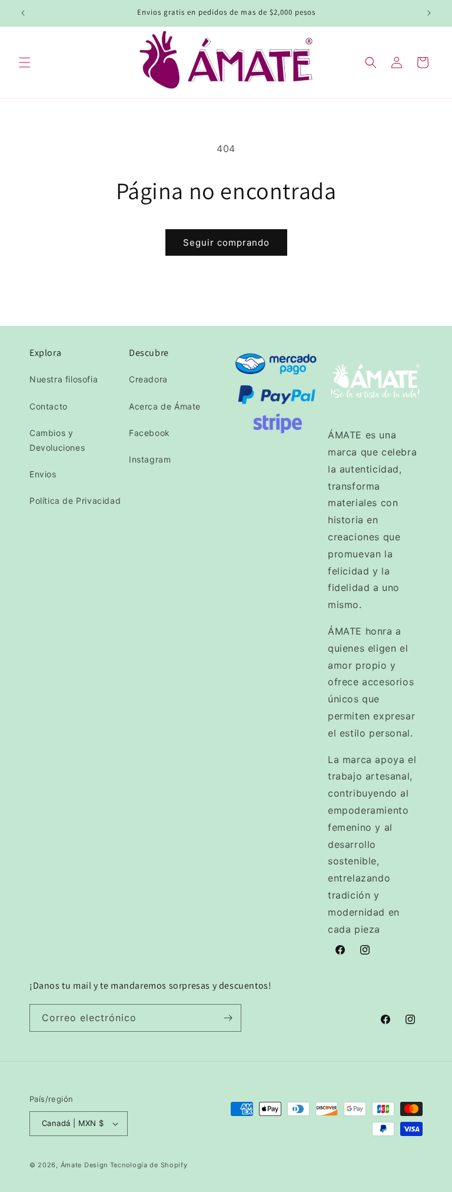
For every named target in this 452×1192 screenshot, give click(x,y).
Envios (42, 474)
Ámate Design (84, 1165)
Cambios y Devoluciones (57, 440)
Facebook (149, 433)
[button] (25, 62)
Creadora (148, 379)
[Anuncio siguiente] (429, 13)
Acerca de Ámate (165, 406)
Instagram (150, 459)
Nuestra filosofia (63, 379)
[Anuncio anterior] (23, 13)
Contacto (48, 406)
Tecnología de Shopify (149, 1165)
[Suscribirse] (228, 1018)
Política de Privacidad (75, 501)
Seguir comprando (226, 242)
